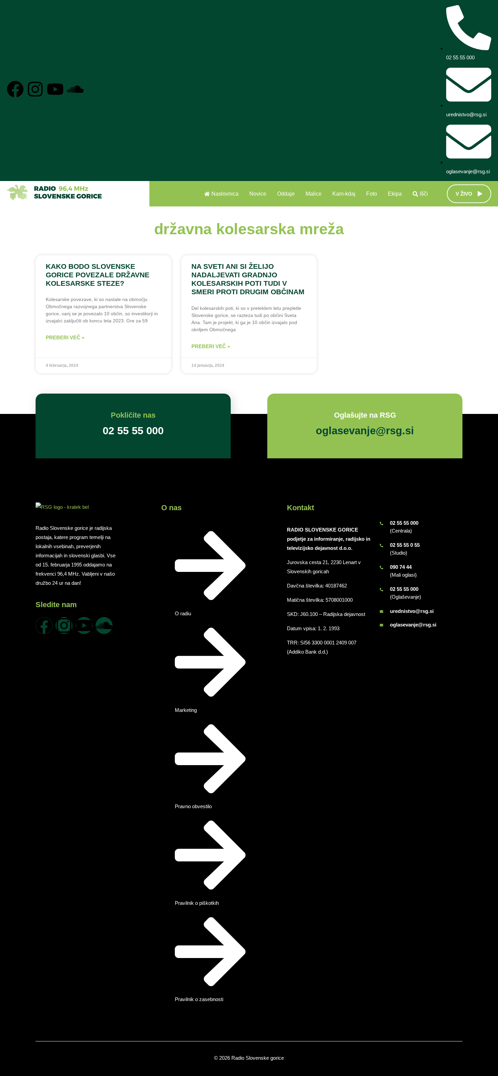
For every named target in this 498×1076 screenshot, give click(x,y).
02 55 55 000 (404, 523)
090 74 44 (401, 567)
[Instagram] (35, 89)
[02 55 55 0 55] (381, 545)
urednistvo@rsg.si (412, 611)
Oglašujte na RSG (365, 415)
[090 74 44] (381, 567)
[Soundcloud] (75, 89)
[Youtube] (55, 89)
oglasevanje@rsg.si (413, 624)
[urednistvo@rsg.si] (381, 611)
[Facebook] (15, 89)
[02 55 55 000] (381, 523)
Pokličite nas (133, 415)
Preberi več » (65, 337)
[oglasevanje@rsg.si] (381, 625)
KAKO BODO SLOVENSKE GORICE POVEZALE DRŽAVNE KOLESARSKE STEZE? (97, 274)
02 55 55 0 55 (405, 545)
